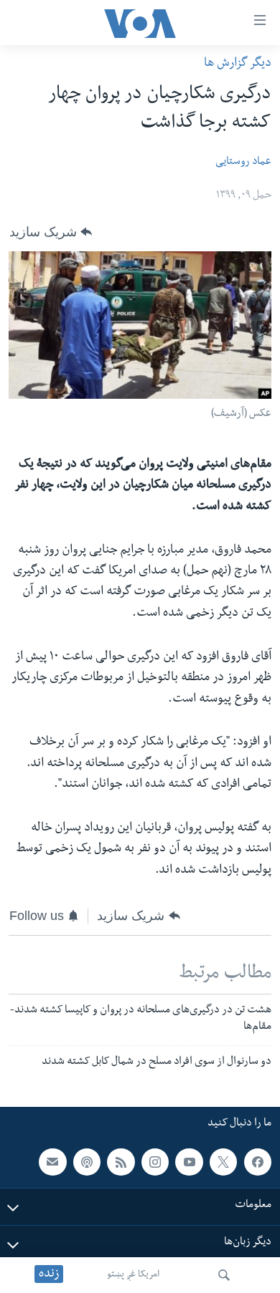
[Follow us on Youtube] (188, 1162)
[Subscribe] (52, 1162)
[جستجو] (224, 1275)
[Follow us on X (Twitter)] (223, 1162)
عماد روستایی (243, 162)
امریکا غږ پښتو (133, 1275)
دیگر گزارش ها (237, 64)
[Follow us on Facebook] (257, 1162)
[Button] (50, 232)
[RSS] (120, 1162)
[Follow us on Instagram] (155, 1162)
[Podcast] (87, 1162)
